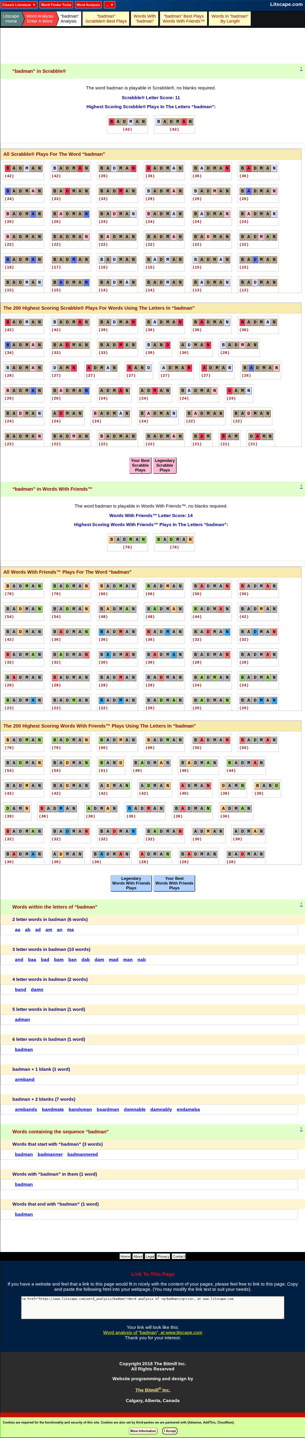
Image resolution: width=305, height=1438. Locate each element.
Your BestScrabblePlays (140, 465)
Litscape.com (286, 4)
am (49, 929)
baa (32, 959)
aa (17, 929)
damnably (161, 1109)
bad (45, 959)
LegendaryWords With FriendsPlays (131, 883)
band (20, 989)
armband (25, 1079)
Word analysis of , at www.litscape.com (152, 1332)
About (137, 1256)
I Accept (170, 1431)
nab (141, 959)
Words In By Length (229, 19)
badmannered (82, 1154)
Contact (179, 1256)
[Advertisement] (152, 46)
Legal (150, 1256)
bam (59, 959)
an (59, 929)
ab (27, 929)
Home (125, 1256)
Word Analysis (88, 5)
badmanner (50, 1154)
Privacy (163, 1256)
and (19, 959)
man (128, 959)
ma (70, 929)
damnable (135, 1109)
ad (38, 929)
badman (24, 1049)
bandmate (53, 1109)
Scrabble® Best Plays (106, 19)
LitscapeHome (11, 19)
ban (72, 959)
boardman (108, 1109)
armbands (26, 1109)
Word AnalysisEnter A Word (39, 19)
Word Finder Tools (56, 5)
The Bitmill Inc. (152, 1390)
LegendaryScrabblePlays (165, 465)
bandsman (80, 1109)
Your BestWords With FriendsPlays (174, 883)
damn (37, 989)
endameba (188, 1109)
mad (113, 959)
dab (85, 959)
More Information (143, 1431)
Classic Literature (16, 5)
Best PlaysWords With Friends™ (184, 19)
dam (99, 959)
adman (22, 1019)
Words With (145, 19)
